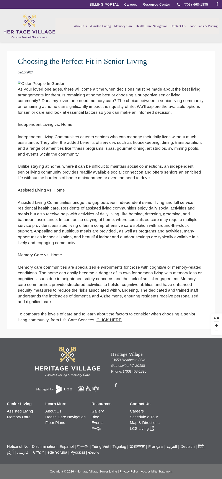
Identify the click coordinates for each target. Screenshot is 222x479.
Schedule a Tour (144, 417)
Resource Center (156, 4)
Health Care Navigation (65, 417)
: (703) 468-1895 (194, 4)
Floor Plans (55, 423)
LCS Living (139, 428)
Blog (95, 417)
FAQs (96, 428)
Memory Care (19, 417)
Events (97, 423)
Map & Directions (145, 423)
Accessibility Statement (156, 471)
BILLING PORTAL (104, 4)
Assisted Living (20, 411)
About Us (53, 411)
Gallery (97, 411)
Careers (130, 4)
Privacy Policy (129, 471)
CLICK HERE (109, 320)
